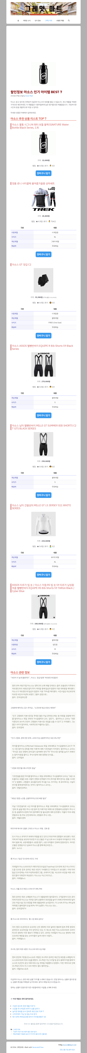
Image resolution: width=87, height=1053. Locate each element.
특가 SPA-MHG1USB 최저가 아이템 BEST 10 (29, 1017)
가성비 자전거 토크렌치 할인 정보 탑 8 (25, 1032)
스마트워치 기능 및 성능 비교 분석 (24, 1014)
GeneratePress (38, 1047)
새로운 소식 (26, 20)
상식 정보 (38, 20)
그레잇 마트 (48, 20)
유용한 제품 (60, 20)
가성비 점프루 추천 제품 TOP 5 (23, 1006)
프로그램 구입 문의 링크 (67, 1050)
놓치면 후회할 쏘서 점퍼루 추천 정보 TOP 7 (28, 1011)
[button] (69, 20)
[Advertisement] (48, 46)
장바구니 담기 (43, 173)
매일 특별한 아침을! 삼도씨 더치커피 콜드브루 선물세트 (30, 1034)
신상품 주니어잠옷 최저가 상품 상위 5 (25, 1008)
